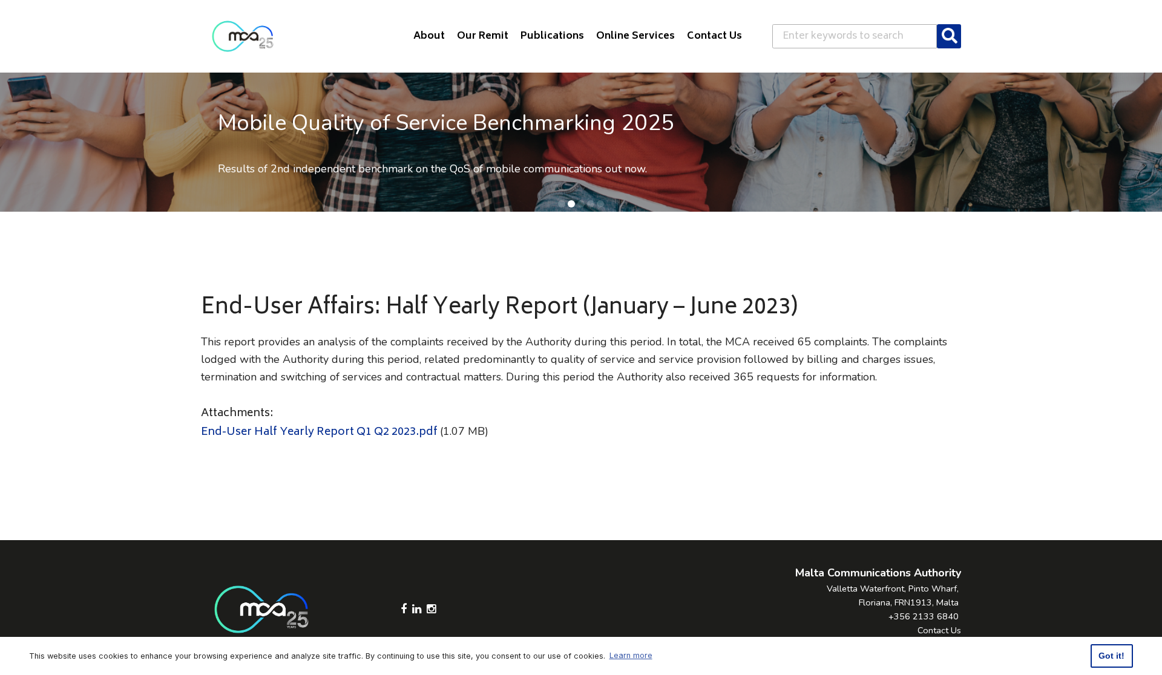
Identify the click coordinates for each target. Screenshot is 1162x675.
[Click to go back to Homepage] (242, 36)
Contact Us (939, 630)
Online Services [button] (635, 36)
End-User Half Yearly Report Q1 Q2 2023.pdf (319, 432)
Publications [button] (552, 36)
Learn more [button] (630, 655)
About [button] (429, 36)
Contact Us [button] (714, 36)
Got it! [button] (1111, 655)
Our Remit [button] (482, 36)
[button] (561, 203)
